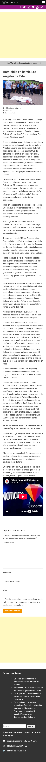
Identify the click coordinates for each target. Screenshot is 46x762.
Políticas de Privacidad (16, 751)
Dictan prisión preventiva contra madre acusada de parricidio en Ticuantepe (27, 696)
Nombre (7, 573)
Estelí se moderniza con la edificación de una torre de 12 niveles (26, 682)
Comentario (8, 542)
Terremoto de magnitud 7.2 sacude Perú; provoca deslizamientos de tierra (25, 714)
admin (17, 108)
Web (5, 590)
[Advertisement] (23, 35)
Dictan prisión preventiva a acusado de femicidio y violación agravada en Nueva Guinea (28, 705)
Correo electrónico (11, 581)
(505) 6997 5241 (22, 746)
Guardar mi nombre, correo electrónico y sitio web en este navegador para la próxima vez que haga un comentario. (23, 602)
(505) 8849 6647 (30, 741)
